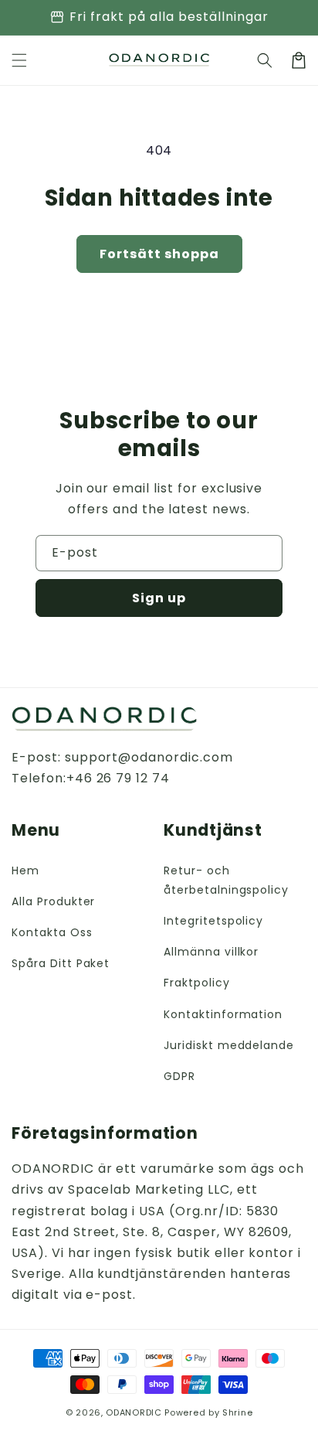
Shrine (237, 1412)
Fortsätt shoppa (159, 254)
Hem (25, 870)
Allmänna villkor (211, 951)
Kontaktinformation (223, 1014)
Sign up (159, 598)
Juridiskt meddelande (229, 1045)
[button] (265, 60)
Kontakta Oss (52, 932)
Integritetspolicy (213, 920)
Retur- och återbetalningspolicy (226, 880)
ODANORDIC (133, 1412)
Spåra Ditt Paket (61, 963)
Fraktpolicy (197, 982)
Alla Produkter (53, 901)
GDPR (179, 1076)
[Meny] (19, 60)
